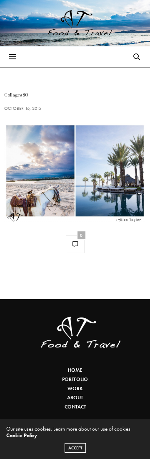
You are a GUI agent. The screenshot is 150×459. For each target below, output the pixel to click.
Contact (75, 406)
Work (75, 388)
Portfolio (75, 379)
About (75, 397)
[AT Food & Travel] (75, 23)
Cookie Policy (21, 435)
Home (75, 370)
